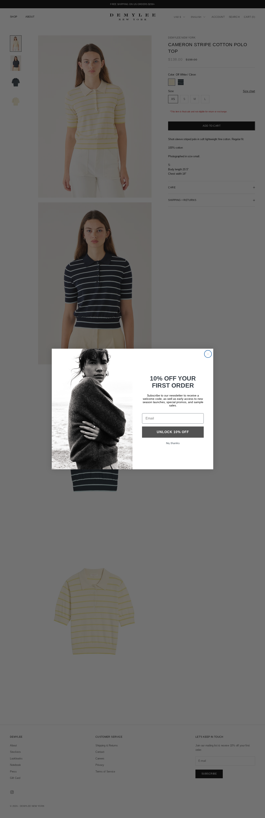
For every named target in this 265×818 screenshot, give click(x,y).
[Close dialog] (208, 354)
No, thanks (173, 443)
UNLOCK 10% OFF (173, 432)
